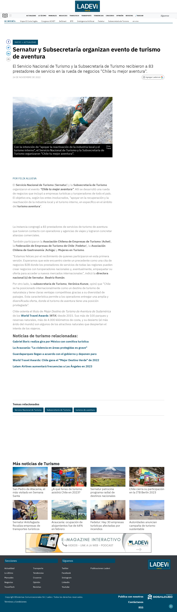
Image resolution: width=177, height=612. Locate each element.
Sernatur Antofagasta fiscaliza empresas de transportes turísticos (26, 525)
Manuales (53, 16)
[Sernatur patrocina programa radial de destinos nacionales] (107, 477)
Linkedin (66, 582)
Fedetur (101, 21)
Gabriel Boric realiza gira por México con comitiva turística (51, 341)
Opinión (119, 16)
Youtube (65, 587)
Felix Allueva (27, 178)
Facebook (66, 573)
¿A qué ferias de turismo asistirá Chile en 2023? (67, 490)
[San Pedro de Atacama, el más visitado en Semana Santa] (30, 477)
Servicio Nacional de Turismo (28, 410)
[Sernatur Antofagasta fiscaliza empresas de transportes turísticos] (30, 510)
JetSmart (62, 21)
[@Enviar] (8, 59)
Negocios (63, 16)
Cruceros (110, 16)
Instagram (67, 577)
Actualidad (31, 16)
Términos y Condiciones (15, 601)
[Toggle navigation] (10, 15)
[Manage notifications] (171, 606)
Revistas (129, 16)
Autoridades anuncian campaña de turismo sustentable (143, 525)
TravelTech (74, 16)
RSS (141, 607)
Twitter (65, 568)
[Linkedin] (8, 53)
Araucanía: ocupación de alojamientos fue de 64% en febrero (67, 525)
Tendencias (99, 16)
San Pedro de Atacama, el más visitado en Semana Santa (29, 492)
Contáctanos (135, 602)
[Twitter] (8, 47)
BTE (71, 21)
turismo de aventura (85, 410)
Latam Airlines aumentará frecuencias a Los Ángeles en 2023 (52, 366)
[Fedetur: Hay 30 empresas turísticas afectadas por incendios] (107, 510)
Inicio (18, 42)
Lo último (42, 16)
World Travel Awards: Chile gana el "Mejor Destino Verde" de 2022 (56, 360)
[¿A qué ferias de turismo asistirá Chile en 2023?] (69, 477)
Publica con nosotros (130, 596)
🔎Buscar (139, 16)
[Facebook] (8, 41)
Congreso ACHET (48, 21)
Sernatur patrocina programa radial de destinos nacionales (102, 492)
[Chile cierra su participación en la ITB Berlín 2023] (146, 477)
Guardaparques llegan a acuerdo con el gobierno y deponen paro (55, 354)
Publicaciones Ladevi (100, 568)
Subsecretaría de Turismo (118, 21)
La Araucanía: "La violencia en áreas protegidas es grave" (50, 347)
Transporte (86, 16)
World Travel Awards (34, 315)
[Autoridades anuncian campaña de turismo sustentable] (146, 510)
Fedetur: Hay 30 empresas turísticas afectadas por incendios (107, 525)
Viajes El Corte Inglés (29, 21)
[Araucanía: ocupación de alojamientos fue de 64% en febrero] (69, 510)
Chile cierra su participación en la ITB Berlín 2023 (146, 490)
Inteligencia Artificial (85, 21)
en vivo (136, 21)
